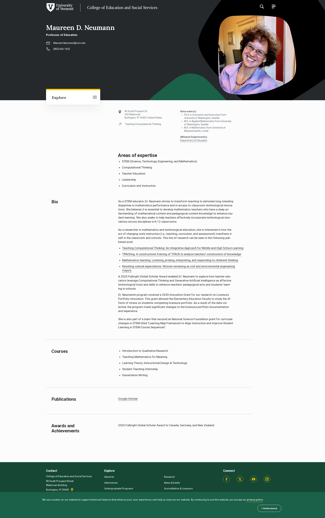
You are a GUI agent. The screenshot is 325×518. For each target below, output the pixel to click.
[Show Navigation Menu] (273, 6)
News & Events (172, 482)
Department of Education (193, 140)
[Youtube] (253, 479)
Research (169, 477)
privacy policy (255, 499)
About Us (109, 477)
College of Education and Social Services (122, 7)
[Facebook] (226, 479)
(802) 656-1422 (61, 49)
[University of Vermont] (36, 11)
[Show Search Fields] (262, 6)
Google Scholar (128, 398)
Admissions (111, 482)
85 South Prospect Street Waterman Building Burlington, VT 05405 (59, 485)
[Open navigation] (95, 97)
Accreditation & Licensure (178, 488)
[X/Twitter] (240, 479)
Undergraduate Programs (118, 488)
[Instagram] (267, 479)
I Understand (269, 508)
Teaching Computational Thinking (143, 124)
